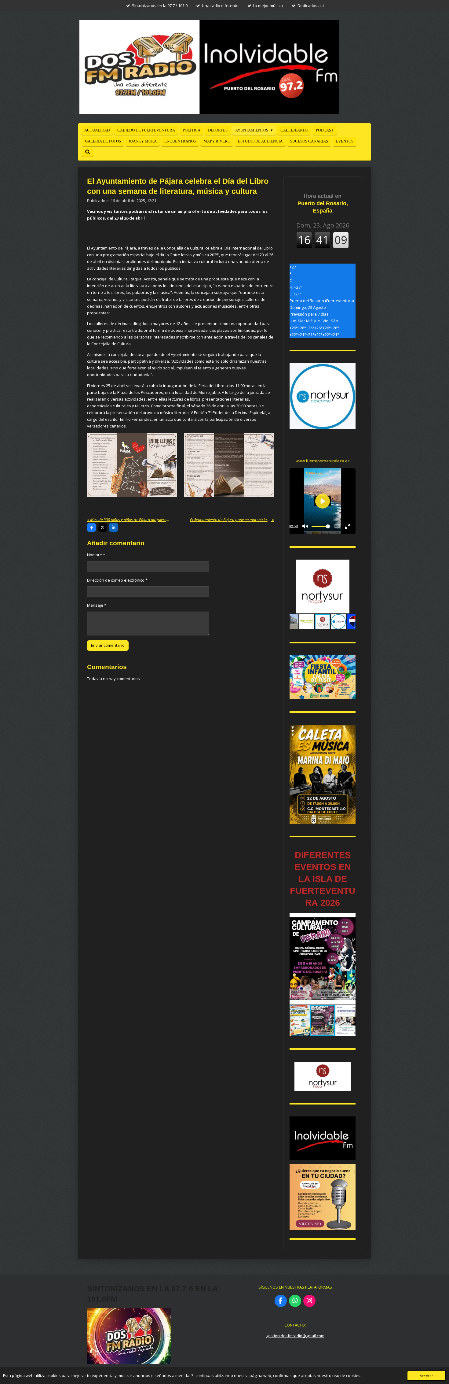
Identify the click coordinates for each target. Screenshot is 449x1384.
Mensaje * (96, 605)
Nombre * (96, 554)
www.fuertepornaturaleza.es (323, 461)
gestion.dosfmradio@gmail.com (295, 1335)
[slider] (321, 526)
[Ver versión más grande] (132, 465)
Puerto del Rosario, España (323, 203)
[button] (350, 565)
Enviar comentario (108, 645)
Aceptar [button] (426, 1375)
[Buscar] (87, 152)
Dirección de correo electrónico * (117, 580)
